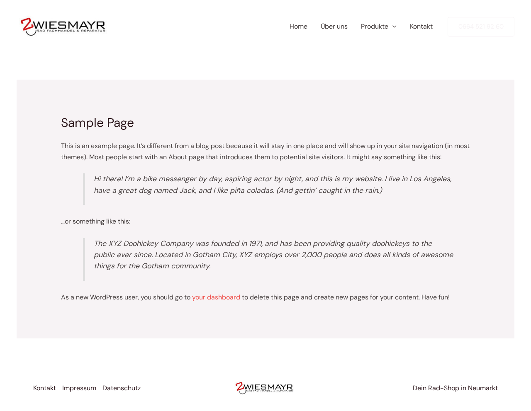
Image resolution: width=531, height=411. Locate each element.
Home (298, 26)
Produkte (374, 26)
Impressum (79, 388)
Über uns (334, 26)
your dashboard (216, 297)
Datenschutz (121, 388)
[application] (392, 26)
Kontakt (421, 26)
